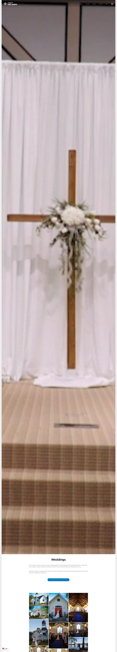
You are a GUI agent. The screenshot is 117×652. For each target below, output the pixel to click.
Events (94, 4)
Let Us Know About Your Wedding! (58, 579)
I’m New (87, 4)
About (81, 4)
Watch (101, 4)
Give (106, 4)
